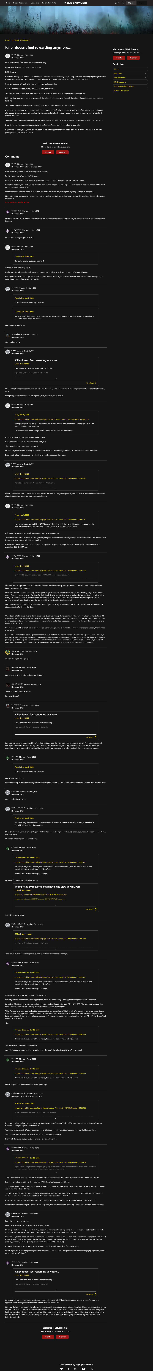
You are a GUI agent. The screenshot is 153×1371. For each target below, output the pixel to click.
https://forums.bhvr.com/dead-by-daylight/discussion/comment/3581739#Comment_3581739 (50, 520)
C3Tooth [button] (14, 757)
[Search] (123, 3)
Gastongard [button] (15, 651)
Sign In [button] (48, 152)
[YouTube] (83, 1369)
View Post (90, 383)
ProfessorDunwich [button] (18, 808)
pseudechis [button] (15, 1213)
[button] (7, 56)
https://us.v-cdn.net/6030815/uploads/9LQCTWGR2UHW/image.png (41, 895)
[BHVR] (75, 3)
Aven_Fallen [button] (16, 230)
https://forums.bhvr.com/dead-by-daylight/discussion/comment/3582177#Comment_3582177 (50, 1034)
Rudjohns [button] (15, 791)
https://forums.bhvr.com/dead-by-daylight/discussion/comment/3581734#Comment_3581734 (50, 478)
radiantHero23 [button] (17, 684)
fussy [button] (13, 351)
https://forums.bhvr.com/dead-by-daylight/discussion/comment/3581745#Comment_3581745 (50, 570)
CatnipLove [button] (15, 1262)
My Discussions (120, 82)
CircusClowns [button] (16, 334)
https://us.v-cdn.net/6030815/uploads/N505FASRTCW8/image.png (40, 899)
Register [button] (62, 152)
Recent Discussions (121, 91)
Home (116, 69)
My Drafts (130, 73)
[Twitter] (61, 1369)
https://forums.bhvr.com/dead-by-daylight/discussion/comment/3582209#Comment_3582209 (50, 1162)
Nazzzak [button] (14, 667)
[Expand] (56, 378)
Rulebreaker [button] (16, 211)
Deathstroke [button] (16, 705)
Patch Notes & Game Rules (124, 86)
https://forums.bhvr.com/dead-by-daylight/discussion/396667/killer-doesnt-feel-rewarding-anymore (52, 419)
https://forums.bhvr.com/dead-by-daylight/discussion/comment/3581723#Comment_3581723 (50, 862)
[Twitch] (92, 1369)
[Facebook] (68, 1369)
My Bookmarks (130, 78)
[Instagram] (75, 1369)
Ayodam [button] (14, 288)
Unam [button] (13, 55)
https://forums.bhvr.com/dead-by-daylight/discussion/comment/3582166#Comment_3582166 (50, 939)
